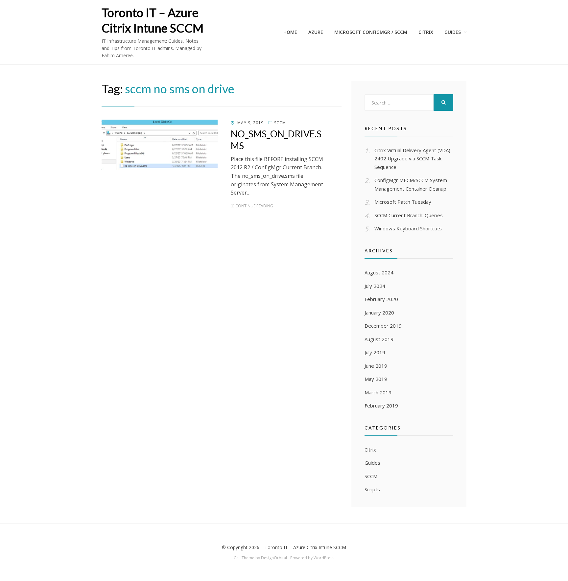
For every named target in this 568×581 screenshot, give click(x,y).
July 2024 (375, 286)
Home (290, 32)
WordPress (324, 558)
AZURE (315, 32)
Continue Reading (254, 206)
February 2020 (381, 299)
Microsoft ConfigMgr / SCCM (370, 32)
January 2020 (379, 312)
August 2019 (379, 339)
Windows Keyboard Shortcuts (408, 228)
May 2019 (376, 379)
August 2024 (379, 272)
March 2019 (378, 392)
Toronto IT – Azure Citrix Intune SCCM (305, 547)
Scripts (372, 489)
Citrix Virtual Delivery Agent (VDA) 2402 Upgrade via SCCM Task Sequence (412, 158)
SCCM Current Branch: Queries (408, 215)
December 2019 (383, 325)
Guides (452, 32)
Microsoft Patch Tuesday (402, 201)
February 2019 (381, 405)
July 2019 (375, 352)
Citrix (370, 449)
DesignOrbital (274, 558)
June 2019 (376, 365)
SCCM (280, 123)
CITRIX (425, 32)
